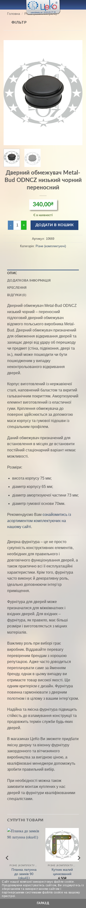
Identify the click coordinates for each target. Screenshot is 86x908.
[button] (6, 4)
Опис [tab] (12, 273)
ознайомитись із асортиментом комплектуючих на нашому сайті (39, 521)
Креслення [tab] (17, 287)
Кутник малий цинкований (62, 872)
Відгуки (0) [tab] (16, 295)
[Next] (74, 92)
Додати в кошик (54, 225)
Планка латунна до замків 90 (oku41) (24, 874)
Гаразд (43, 903)
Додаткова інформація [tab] (29, 280)
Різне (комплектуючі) (51, 246)
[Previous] (11, 92)
